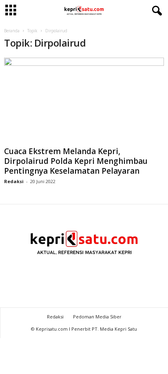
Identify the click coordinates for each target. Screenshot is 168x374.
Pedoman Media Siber (97, 317)
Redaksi (14, 181)
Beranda (12, 31)
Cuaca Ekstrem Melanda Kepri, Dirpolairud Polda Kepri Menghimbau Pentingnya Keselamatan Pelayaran (76, 161)
